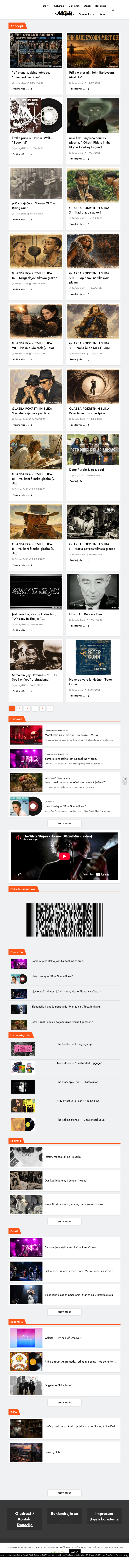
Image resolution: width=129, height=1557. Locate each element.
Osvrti (87, 6)
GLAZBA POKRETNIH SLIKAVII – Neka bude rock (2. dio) (33, 345)
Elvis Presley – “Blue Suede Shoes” (66, 806)
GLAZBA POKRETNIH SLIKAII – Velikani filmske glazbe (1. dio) (33, 549)
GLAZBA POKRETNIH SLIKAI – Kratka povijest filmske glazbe (92, 546)
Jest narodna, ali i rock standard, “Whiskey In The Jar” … (34, 616)
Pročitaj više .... (21, 88)
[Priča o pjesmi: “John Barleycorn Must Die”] (93, 50)
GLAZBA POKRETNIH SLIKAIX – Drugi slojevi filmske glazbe (34, 275)
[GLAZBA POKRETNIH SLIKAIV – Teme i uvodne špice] (93, 386)
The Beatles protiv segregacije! (75, 1044)
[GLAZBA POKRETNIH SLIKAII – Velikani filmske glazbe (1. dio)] (36, 522)
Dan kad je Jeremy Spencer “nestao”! (66, 1181)
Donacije (25, 1525)
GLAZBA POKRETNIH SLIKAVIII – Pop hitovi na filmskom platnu (89, 278)
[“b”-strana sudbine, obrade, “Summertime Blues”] (36, 50)
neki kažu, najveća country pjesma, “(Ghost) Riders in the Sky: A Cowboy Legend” (90, 142)
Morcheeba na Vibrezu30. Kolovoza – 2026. (71, 735)
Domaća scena (63, 14)
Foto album (63, 730)
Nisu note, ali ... (63, 778)
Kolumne (59, 6)
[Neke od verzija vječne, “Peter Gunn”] (93, 657)
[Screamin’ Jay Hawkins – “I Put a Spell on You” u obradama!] (36, 655)
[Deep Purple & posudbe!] (93, 449)
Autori (102, 14)
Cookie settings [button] (58, 1552)
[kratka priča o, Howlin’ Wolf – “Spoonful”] (36, 115)
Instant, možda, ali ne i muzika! (63, 1157)
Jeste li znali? (50, 778)
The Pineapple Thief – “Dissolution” (78, 1082)
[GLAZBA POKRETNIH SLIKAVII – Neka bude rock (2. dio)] (36, 321)
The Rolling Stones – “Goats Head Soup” (81, 1120)
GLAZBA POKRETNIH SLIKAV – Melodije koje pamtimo (32, 411)
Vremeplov (85, 14)
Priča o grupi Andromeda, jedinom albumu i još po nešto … (80, 1362)
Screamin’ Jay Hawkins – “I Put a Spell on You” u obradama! (35, 677)
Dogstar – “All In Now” (58, 1385)
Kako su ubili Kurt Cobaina (60, 1476)
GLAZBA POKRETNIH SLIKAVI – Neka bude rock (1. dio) (89, 345)
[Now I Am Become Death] (93, 592)
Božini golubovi (54, 1452)
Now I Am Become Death (86, 614)
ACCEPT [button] (75, 1551)
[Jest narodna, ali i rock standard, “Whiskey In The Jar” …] (36, 592)
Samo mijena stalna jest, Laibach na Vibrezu (71, 759)
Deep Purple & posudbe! (86, 469)
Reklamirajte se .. (64, 1516)
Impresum (104, 1513)
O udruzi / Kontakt (24, 1516)
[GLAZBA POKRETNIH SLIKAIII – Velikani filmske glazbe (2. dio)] (36, 452)
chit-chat (74, 6)
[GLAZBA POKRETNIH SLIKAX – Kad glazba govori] (93, 185)
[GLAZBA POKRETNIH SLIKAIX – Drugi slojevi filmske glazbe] (36, 251)
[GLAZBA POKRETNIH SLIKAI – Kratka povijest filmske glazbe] (93, 522)
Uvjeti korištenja (104, 1519)
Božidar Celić (78, 218)
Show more (64, 823)
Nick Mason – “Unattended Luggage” (79, 1063)
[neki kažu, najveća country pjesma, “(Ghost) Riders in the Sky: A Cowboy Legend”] (93, 115)
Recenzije (100, 6)
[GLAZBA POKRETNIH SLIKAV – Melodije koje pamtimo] (36, 386)
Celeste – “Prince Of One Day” (63, 1338)
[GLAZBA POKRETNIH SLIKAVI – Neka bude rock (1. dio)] (93, 321)
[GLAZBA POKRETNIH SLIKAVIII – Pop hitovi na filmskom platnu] (93, 251)
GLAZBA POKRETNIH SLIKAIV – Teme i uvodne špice (89, 411)
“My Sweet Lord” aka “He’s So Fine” (78, 1101)
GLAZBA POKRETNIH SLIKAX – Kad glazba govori (89, 210)
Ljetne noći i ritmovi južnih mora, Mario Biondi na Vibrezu (66, 991)
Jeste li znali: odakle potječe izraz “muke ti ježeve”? (75, 782)
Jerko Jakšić (20, 82)
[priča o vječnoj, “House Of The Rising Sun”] (36, 183)
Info (44, 6)
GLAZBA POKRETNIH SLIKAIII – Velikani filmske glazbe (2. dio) (34, 479)
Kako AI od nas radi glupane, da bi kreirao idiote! (74, 1204)
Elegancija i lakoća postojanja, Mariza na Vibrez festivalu (66, 1007)
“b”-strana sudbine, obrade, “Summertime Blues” (31, 74)
